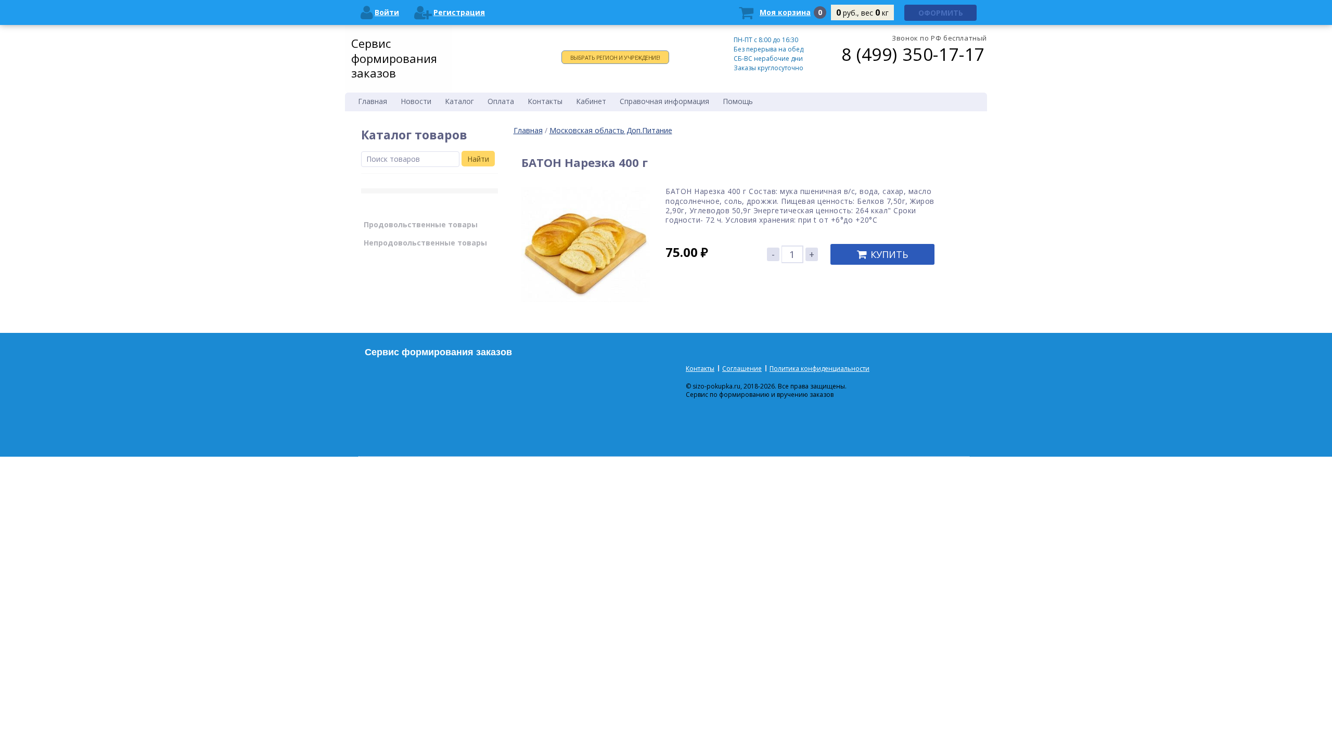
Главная (528, 130)
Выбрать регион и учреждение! (615, 57)
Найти (478, 159)
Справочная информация (664, 101)
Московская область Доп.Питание (610, 130)
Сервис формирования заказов (394, 58)
